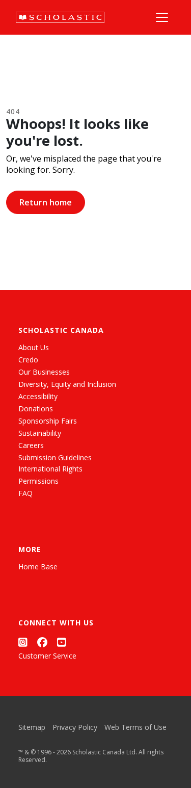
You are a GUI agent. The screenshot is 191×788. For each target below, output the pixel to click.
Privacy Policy (74, 727)
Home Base (38, 566)
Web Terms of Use (135, 727)
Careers (31, 445)
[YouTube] (61, 642)
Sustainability (39, 433)
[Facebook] (42, 642)
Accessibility (38, 396)
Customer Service (47, 656)
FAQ (25, 493)
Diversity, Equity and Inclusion (67, 384)
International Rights (50, 469)
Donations (35, 408)
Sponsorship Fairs (47, 421)
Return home (45, 202)
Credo (28, 359)
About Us (33, 347)
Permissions (38, 481)
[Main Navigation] (162, 17)
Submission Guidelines (55, 457)
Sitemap (31, 727)
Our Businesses (44, 372)
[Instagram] (23, 642)
